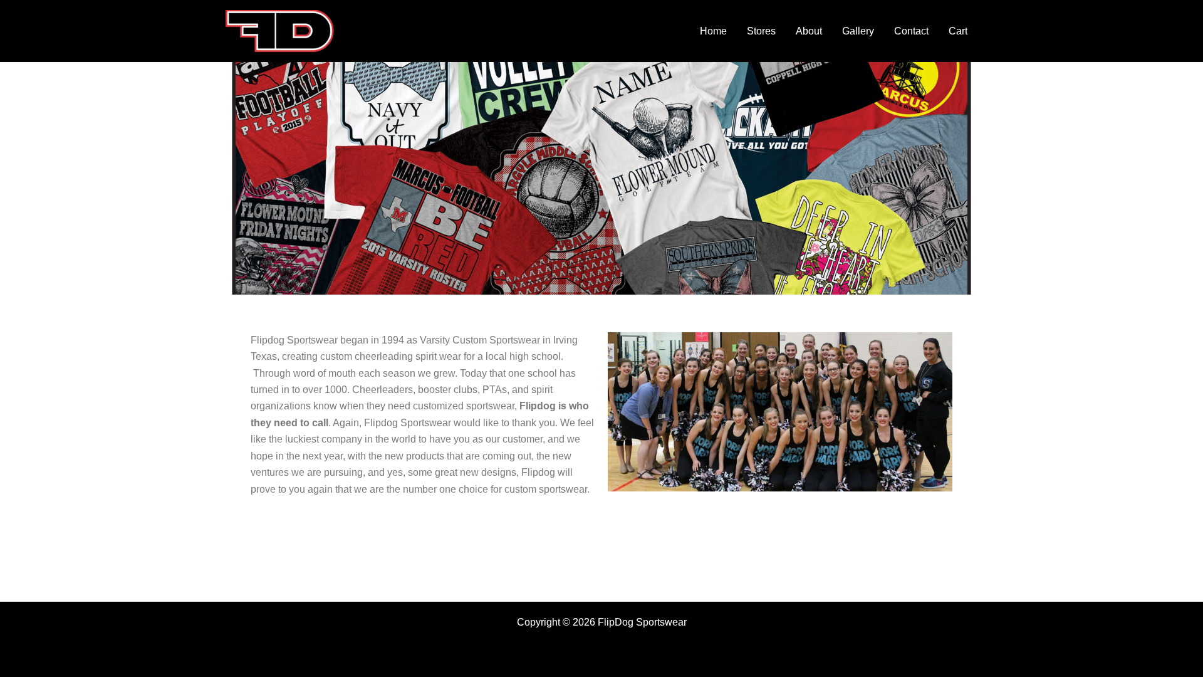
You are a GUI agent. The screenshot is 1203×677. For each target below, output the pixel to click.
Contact (911, 31)
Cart (958, 31)
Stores (761, 31)
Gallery (858, 31)
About (809, 31)
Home (713, 31)
